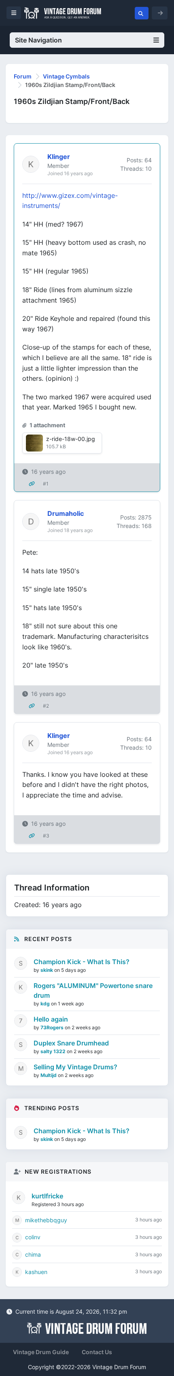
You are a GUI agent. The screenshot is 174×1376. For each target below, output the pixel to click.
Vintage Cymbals (66, 76)
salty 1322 (53, 1051)
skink (47, 970)
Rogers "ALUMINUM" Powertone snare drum (93, 990)
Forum (23, 76)
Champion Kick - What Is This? (81, 962)
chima (33, 1254)
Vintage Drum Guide (41, 1351)
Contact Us (97, 1351)
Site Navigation (38, 40)
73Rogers (52, 1027)
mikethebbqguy (46, 1220)
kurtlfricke (47, 1196)
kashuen (36, 1271)
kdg (45, 1004)
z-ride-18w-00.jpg (70, 438)
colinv (32, 1237)
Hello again (51, 1019)
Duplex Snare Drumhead (71, 1043)
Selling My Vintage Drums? (75, 1067)
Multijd (49, 1075)
